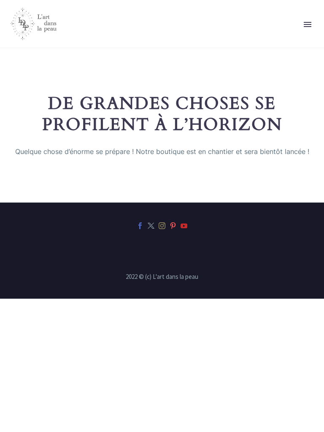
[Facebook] (140, 225)
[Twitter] (151, 225)
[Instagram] (162, 225)
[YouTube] (184, 225)
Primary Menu (307, 24)
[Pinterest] (173, 225)
